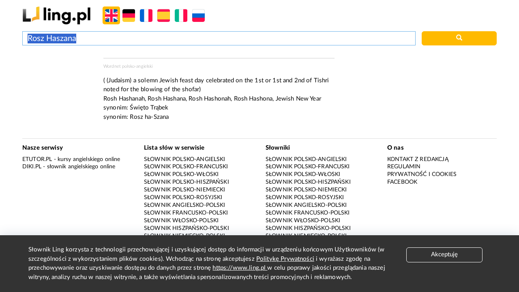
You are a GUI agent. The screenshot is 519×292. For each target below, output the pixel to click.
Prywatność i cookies (422, 174)
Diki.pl (31, 167)
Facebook (402, 182)
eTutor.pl (37, 159)
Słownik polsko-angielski (184, 159)
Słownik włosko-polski (181, 220)
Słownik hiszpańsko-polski (186, 228)
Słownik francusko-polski (186, 213)
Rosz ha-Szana (149, 117)
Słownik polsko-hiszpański (186, 182)
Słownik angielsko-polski (184, 205)
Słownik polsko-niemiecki (184, 190)
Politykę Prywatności (285, 259)
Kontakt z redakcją (417, 159)
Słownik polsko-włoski (181, 174)
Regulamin (403, 167)
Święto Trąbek (149, 108)
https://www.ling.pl (239, 268)
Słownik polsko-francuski (186, 167)
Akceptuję (444, 254)
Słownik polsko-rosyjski (183, 197)
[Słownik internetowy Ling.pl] (56, 15)
